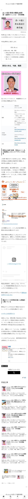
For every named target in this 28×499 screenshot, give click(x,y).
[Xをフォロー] (9, 361)
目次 (12, 47)
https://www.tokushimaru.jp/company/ (11, 223)
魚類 (9, 346)
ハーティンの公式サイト (8, 313)
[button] (25, 318)
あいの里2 (5, 366)
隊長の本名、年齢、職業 (10, 50)
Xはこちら (10, 357)
